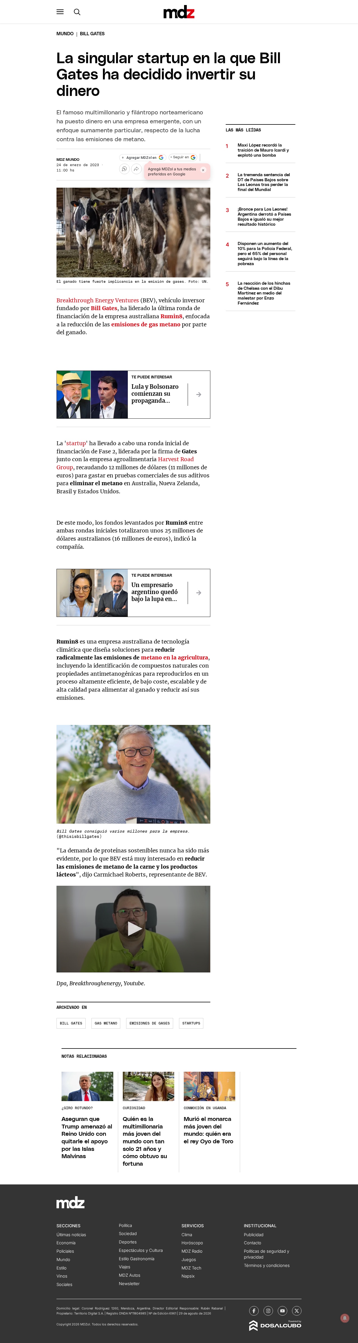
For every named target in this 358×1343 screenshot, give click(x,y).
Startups (191, 1023)
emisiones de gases (149, 1023)
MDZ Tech (191, 1268)
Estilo (61, 1268)
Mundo (65, 34)
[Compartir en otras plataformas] (136, 169)
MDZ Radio (192, 1251)
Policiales (65, 1251)
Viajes (124, 1266)
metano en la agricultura (174, 657)
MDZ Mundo (67, 160)
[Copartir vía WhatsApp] (124, 169)
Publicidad (253, 1234)
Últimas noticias (71, 1234)
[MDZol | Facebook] (253, 1310)
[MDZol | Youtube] (282, 1310)
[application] (133, 929)
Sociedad (128, 1233)
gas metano (106, 1023)
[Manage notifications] (344, 1318)
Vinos (61, 1276)
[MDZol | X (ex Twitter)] (296, 1310)
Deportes (128, 1242)
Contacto (252, 1242)
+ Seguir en (179, 157)
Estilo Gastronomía (136, 1258)
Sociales (64, 1284)
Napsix (188, 1276)
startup (76, 443)
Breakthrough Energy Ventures (97, 300)
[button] (60, 11)
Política (125, 1225)
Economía (66, 1242)
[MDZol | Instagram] (268, 1310)
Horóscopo (192, 1242)
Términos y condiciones (267, 1265)
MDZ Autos (129, 1275)
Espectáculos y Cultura (141, 1250)
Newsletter (129, 1283)
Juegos (189, 1259)
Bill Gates (71, 1023)
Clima (187, 1234)
